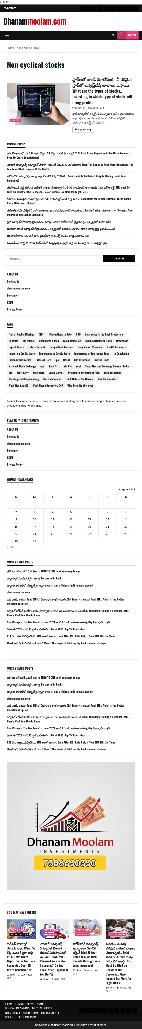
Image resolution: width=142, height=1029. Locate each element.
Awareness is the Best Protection (104, 334)
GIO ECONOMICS (19, 934)
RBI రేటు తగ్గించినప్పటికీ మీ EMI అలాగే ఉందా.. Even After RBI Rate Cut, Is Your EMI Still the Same (61, 636)
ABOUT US (12, 274)
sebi (78, 366)
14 (107, 519)
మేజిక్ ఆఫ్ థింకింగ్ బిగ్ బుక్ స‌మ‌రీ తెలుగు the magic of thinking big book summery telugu (56, 643)
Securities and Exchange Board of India (107, 366)
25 (52, 534)
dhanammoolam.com (18, 288)
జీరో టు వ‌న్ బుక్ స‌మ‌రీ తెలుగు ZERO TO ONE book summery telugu (43, 571)
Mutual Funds (101, 360)
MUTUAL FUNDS (42, 1008)
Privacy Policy (15, 309)
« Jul (10, 547)
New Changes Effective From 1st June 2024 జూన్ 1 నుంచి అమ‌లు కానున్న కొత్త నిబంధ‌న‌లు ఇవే (58, 622)
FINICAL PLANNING (17, 1008)
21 (107, 526)
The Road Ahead (52, 379)
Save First (54, 366)
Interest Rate (43, 360)
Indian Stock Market (20, 360)
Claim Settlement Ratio (98, 341)
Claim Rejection (72, 341)
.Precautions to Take (60, 334)
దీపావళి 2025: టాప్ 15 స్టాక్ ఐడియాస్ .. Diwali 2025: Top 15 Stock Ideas (46, 629)
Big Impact (29, 341)
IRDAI (66, 360)
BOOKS (9, 1017)
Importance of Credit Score (54, 353)
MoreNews (82, 1025)
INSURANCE (49, 934)
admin (78, 108)
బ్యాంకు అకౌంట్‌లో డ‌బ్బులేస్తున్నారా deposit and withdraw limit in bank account (50, 585)
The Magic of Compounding (24, 379)
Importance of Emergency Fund (91, 353)
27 (89, 534)
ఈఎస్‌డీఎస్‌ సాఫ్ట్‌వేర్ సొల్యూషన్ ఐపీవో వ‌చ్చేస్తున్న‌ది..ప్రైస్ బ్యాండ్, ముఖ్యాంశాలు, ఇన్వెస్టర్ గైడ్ (57, 243)
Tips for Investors (108, 379)
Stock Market (56, 373)
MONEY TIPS (31, 1012)
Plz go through (85, 130)
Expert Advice (16, 347)
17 (34, 526)
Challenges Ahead (49, 341)
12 (71, 519)
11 (52, 519)
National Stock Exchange (22, 366)
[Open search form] (113, 35)
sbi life (68, 366)
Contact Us (13, 281)
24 (34, 534)
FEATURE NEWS (18, 930)
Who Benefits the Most (80, 385)
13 (89, 519)
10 (34, 519)
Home (8, 1004)
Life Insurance (82, 360)
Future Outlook (36, 347)
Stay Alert (38, 373)
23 (16, 534)
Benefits (13, 341)
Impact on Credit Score (22, 353)
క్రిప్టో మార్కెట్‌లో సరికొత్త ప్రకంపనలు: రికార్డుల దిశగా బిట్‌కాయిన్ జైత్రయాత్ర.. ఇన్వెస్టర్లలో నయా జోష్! (59, 222)
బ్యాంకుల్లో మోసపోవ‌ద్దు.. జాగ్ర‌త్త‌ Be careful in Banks (35, 578)
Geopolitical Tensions (61, 347)
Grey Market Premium (90, 347)
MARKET (15, 120)
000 (78, 334)
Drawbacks (122, 341)
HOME (10, 302)
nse (42, 366)
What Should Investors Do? (48, 385)
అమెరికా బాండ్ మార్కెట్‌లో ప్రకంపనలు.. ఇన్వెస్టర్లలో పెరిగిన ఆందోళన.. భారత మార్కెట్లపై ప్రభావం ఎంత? (61, 229)
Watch (132, 35)
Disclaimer (13, 295)
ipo (57, 360)
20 (89, 526)
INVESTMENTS (50, 1012)
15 (125, 519)
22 (125, 526)
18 (52, 526)
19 (71, 526)
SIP (10, 373)
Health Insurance (116, 347)
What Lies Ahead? (18, 385)
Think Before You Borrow (79, 379)
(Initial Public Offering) (21, 334)
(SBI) (41, 334)
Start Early (23, 373)
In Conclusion (121, 353)
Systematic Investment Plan (84, 373)
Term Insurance (112, 373)
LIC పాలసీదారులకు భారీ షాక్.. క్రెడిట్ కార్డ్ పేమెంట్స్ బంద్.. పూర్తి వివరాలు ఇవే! (48, 236)
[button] (7, 35)
